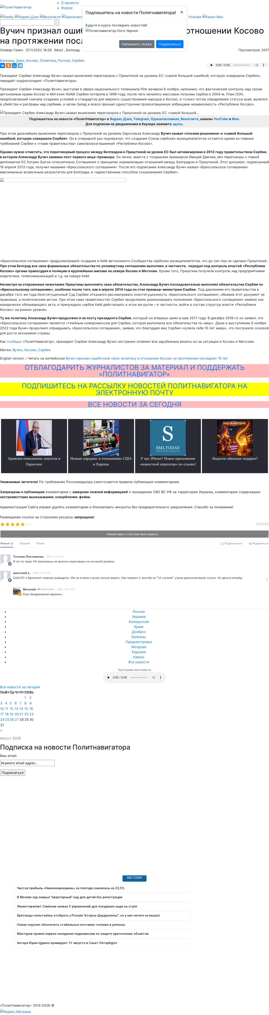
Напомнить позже (137, 44)
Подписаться (170, 44)
